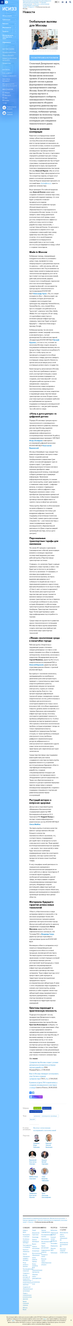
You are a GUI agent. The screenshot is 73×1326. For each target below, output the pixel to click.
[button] (31, 39)
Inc (47, 1079)
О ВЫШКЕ (26, 1228)
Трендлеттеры (6, 63)
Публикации (6, 20)
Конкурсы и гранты (44, 1255)
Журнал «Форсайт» (8, 55)
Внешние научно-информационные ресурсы (46, 1261)
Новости (30, 1222)
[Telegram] (33, 1093)
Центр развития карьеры (34, 1259)
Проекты (5, 31)
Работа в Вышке (25, 1308)
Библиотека (54, 1230)
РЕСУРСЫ (54, 1228)
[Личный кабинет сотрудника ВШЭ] (66, 2)
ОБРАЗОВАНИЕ (37, 1228)
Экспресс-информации (9, 52)
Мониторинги (45, 1239)
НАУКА (43, 1228)
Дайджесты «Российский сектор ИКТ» (9, 59)
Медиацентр (54, 1246)
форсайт (32, 1119)
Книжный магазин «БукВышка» (54, 1239)
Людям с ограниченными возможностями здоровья (27, 1296)
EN (58, 2)
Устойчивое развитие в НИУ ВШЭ (26, 1241)
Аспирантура (35, 1251)
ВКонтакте (8, 95)
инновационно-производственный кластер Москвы (50, 1116)
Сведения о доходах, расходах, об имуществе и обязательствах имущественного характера (27, 1278)
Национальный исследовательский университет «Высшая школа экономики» (44, 1218)
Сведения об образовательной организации (28, 1289)
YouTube (7, 100)
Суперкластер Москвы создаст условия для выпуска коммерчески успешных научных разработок (43, 1064)
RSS (6, 103)
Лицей (34, 1230)
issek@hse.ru (9, 73)
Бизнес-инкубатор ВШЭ (35, 1265)
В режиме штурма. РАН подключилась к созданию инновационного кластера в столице (43, 1085)
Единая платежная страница (26, 1303)
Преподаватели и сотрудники (27, 1246)
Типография (54, 1243)
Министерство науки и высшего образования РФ (64, 1236)
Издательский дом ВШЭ (54, 1233)
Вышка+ (34, 1244)
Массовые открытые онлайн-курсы (64, 1250)
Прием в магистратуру (35, 1247)
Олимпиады (35, 1237)
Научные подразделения (29, 1220)
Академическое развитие (45, 1251)
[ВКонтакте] (30, 1093)
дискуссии (37, 1116)
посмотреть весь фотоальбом (44, 58)
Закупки (25, 1254)
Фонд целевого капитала (25, 1264)
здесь (44, 1319)
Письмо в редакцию (10, 113)
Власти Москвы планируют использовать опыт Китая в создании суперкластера (44, 1076)
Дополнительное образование (37, 1254)
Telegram (7, 92)
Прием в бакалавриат (35, 1240)
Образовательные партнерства (37, 1271)
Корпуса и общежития (26, 1250)
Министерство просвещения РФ (64, 1244)
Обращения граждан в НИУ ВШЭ (26, 1258)
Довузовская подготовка (35, 1233)
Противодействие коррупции (28, 1270)
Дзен (6, 98)
